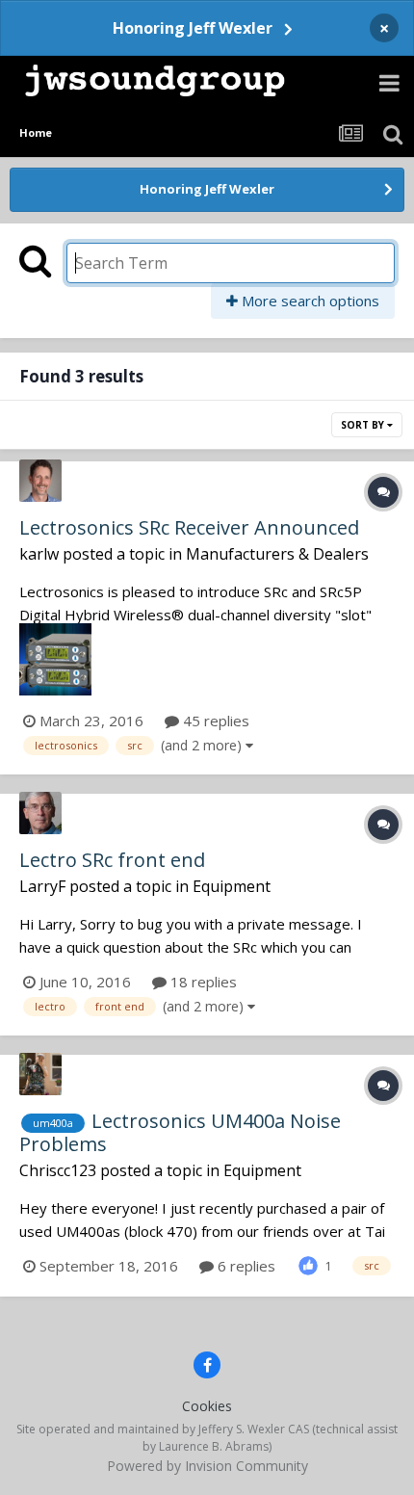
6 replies (244, 1265)
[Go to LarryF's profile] (40, 813)
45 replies (214, 720)
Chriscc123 (57, 1170)
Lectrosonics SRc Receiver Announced (189, 527)
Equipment (232, 886)
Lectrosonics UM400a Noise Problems (180, 1132)
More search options (308, 300)
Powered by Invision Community (207, 1465)
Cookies (207, 1406)
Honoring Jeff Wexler (192, 28)
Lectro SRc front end (112, 860)
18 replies (202, 981)
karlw (39, 553)
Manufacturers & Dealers (277, 553)
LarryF (42, 886)
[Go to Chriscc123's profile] (40, 1074)
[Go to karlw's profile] (40, 480)
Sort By (364, 425)
